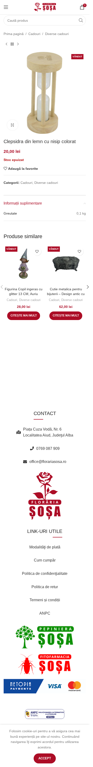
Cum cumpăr (45, 560)
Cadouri (34, 34)
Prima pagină (14, 34)
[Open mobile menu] (6, 7)
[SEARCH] (81, 20)
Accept (44, 758)
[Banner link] (45, 637)
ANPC (44, 613)
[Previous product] (6, 44)
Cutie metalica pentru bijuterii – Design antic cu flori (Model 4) (66, 293)
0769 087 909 (48, 448)
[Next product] (18, 44)
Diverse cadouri (57, 34)
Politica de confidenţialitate (44, 573)
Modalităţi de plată (44, 547)
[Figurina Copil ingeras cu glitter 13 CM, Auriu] (24, 265)
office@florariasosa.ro (47, 462)
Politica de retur (44, 587)
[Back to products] (12, 44)
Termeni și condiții (45, 600)
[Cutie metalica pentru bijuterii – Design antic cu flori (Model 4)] (66, 265)
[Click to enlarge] (12, 125)
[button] (88, 287)
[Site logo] (45, 7)
